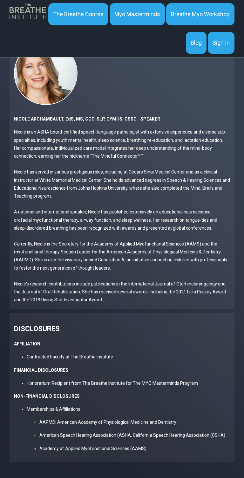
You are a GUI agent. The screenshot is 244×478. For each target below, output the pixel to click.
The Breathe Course (78, 14)
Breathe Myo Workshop (200, 14)
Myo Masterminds (137, 14)
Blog (196, 42)
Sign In (221, 42)
